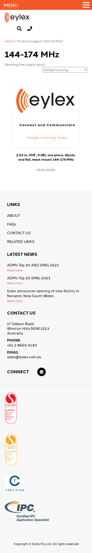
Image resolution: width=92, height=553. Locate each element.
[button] (87, 5)
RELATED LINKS (20, 241)
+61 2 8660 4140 (22, 345)
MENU (11, 5)
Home (9, 41)
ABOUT (13, 215)
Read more (46, 169)
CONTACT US (19, 232)
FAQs (11, 224)
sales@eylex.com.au (24, 356)
